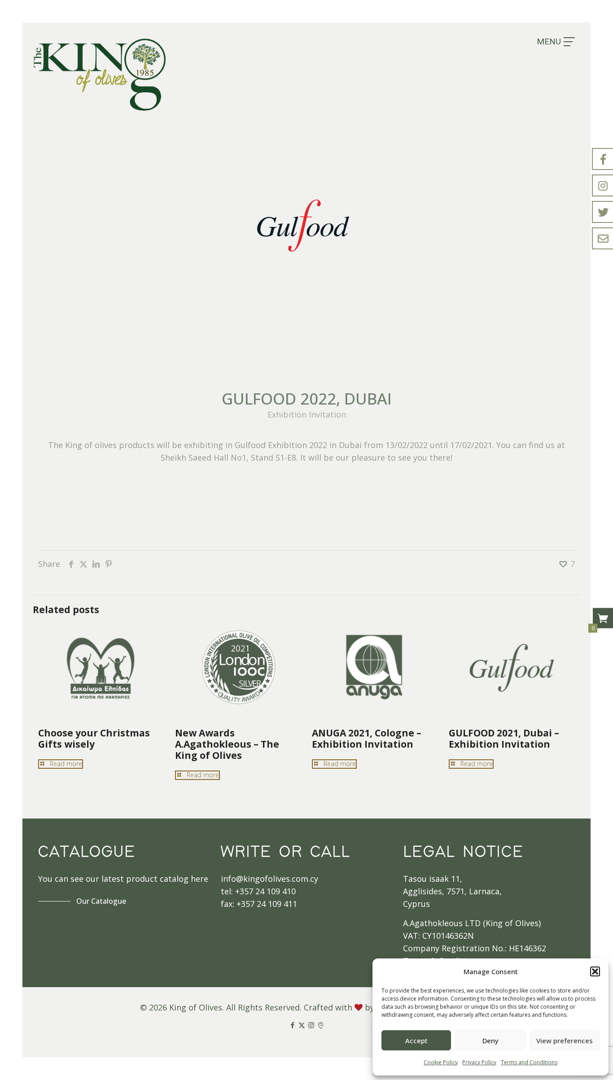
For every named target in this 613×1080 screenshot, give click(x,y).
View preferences (564, 1040)
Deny (490, 1040)
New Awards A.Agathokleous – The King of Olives (227, 744)
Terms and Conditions (529, 1062)
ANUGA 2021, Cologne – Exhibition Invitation (366, 738)
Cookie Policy (441, 1062)
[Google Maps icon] (320, 1024)
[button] (595, 971)
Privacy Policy (479, 1062)
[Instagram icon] (311, 1024)
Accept (416, 1040)
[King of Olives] (99, 74)
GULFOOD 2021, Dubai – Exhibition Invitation (504, 738)
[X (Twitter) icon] (301, 1024)
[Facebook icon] (292, 1024)
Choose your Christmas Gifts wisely (94, 738)
